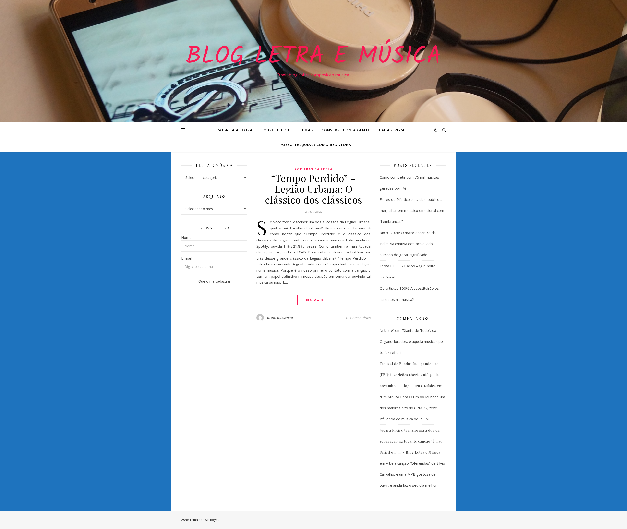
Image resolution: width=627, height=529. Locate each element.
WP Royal (211, 519)
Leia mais (314, 300)
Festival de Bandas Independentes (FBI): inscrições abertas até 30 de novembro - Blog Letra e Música (409, 374)
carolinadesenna (279, 317)
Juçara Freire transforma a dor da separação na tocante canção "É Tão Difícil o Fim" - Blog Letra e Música (411, 441)
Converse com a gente (346, 129)
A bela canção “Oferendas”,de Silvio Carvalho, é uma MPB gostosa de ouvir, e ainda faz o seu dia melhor (412, 474)
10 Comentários (358, 317)
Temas (306, 129)
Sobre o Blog (276, 129)
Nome (186, 237)
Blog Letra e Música (313, 57)
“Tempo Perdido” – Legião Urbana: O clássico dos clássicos (313, 188)
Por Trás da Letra (314, 169)
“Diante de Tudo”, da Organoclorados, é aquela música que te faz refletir (411, 341)
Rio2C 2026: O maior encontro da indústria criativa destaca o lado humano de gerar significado (408, 243)
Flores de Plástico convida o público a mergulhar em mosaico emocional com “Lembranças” (412, 210)
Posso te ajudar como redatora (315, 144)
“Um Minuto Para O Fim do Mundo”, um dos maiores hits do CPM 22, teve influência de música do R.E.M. (412, 407)
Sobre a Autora (235, 129)
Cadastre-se (392, 129)
